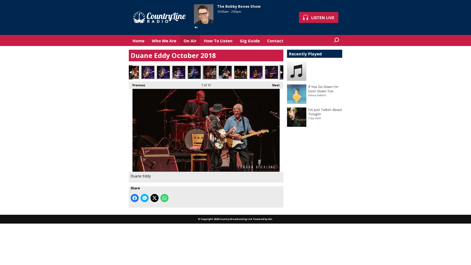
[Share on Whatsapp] (164, 198)
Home (138, 40)
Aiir (270, 219)
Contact (275, 40)
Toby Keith (314, 118)
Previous (137, 85)
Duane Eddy (132, 72)
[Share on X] (154, 198)
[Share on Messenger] (145, 198)
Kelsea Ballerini (317, 95)
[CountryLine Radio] (159, 17)
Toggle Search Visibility (336, 40)
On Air (190, 40)
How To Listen (218, 40)
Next (274, 85)
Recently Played (305, 53)
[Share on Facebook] (135, 198)
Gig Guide (250, 40)
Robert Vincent (256, 72)
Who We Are (164, 40)
